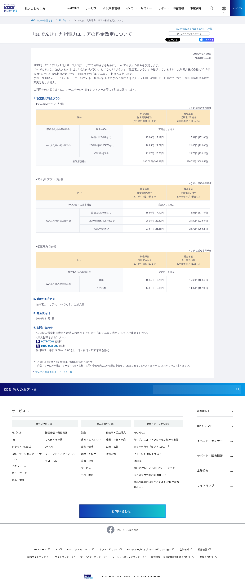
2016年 (62, 20)
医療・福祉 (112, 446)
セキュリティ (19, 466)
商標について (207, 556)
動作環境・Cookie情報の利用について (171, 556)
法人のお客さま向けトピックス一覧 (194, 28)
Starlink (138, 461)
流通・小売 (87, 461)
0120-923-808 (49, 346)
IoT (13, 439)
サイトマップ (205, 485)
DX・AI (49, 446)
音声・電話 (18, 480)
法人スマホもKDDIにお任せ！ (150, 475)
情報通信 (111, 453)
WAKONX (203, 411)
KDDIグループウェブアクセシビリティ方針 (149, 549)
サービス (19, 410)
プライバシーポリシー (91, 556)
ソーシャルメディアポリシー (127, 556)
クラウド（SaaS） (22, 446)
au (57, 549)
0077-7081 (47, 341)
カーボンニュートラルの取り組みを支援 (156, 439)
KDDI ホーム (40, 549)
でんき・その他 (53, 439)
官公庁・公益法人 (116, 432)
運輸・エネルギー (91, 439)
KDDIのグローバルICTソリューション (154, 468)
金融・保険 (87, 446)
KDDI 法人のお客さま (42, 20)
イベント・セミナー (210, 441)
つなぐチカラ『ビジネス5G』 (150, 446)
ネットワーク (19, 473)
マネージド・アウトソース (60, 453)
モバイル (17, 432)
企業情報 (184, 549)
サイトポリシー (63, 556)
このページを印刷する (190, 33)
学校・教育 (87, 475)
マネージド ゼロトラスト (148, 453)
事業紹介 (202, 470)
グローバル (51, 461)
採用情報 (202, 549)
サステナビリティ (109, 549)
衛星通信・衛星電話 (56, 432)
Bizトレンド (205, 426)
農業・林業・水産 (116, 439)
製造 (83, 432)
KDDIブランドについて (79, 549)
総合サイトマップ (36, 556)
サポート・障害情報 (210, 456)
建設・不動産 (88, 453)
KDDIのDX (139, 432)
